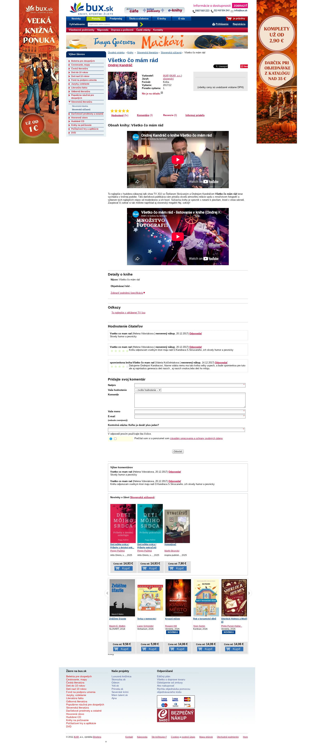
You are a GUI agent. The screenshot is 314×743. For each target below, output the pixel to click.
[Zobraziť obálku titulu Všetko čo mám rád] (122, 86)
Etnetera (97, 737)
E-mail (111, 416)
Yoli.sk (115, 685)
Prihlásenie (222, 24)
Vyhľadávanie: (77, 24)
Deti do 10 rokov (79, 72)
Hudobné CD (77, 121)
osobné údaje (188, 737)
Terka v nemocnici (118, 619)
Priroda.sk (117, 688)
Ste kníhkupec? (159, 737)
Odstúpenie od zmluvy (170, 682)
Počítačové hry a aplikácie (84, 129)
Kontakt (129, 737)
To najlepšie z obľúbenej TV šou (128, 312)
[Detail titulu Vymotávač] (177, 526)
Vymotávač (170, 544)
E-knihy (161, 18)
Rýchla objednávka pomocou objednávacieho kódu (173, 690)
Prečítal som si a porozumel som (178, 438)
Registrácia (239, 24)
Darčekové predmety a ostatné (87, 114)
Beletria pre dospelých (83, 61)
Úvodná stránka (116, 52)
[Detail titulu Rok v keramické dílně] (178, 598)
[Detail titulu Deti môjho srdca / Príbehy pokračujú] (150, 523)
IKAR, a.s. (175, 75)
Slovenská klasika (80, 106)
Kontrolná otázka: (118, 425)
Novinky (76, 18)
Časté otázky (143, 30)
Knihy (130, 52)
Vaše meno (114, 411)
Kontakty (158, 30)
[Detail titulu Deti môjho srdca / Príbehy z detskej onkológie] (123, 523)
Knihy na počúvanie (81, 125)
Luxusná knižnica (121, 676)
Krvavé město (144, 619)
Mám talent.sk (120, 695)
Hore (245, 737)
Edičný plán (163, 676)
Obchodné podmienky (228, 737)
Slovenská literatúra (147, 52)
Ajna (114, 698)
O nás (181, 18)
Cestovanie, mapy (80, 65)
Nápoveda (102, 30)
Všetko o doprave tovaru (171, 679)
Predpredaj (116, 18)
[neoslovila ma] (116, 111)
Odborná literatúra (80, 91)
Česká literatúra (79, 68)
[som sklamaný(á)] (112, 111)
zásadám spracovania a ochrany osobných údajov (196, 438)
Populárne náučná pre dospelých (85, 704)
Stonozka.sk (119, 679)
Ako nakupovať (165, 685)
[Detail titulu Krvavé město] (150, 598)
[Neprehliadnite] (220, 8)
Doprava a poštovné (122, 30)
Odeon (115, 682)
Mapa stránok (206, 737)
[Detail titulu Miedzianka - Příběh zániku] (234, 599)
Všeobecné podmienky (81, 30)
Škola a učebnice (138, 18)
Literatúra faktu (79, 87)
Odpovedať (195, 333)
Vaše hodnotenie (117, 390)
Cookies (175, 737)
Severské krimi (120, 692)
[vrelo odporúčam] (127, 111)
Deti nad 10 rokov (80, 76)
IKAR (166, 75)
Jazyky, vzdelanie (80, 84)
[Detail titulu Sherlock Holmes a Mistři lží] (206, 598)
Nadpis (112, 385)
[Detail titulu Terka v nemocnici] (122, 597)
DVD (73, 132)
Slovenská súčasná (171, 52)
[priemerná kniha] (120, 111)
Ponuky (96, 18)
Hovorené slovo (79, 117)
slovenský (168, 78)
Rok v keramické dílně (176, 619)
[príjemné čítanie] (124, 111)
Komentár (113, 394)
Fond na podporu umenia (84, 80)
